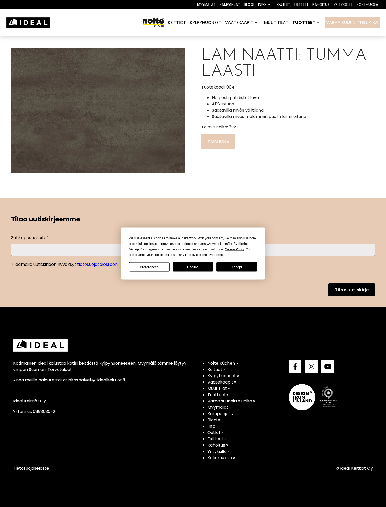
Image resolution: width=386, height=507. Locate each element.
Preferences (149, 267)
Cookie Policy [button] (234, 249)
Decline (193, 267)
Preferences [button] (217, 255)
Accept (236, 267)
